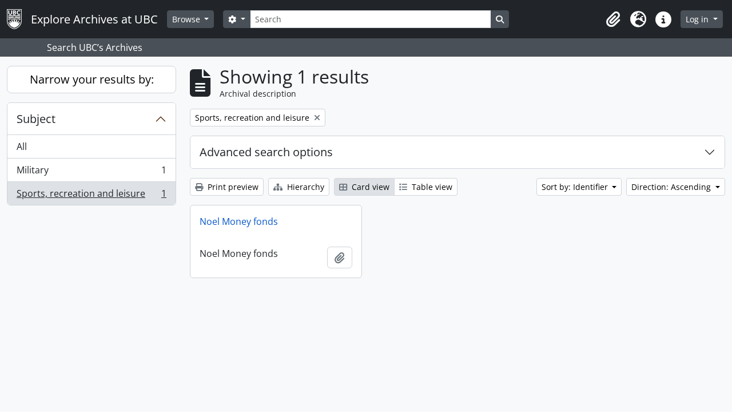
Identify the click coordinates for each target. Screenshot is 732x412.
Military (91, 173)
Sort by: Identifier (576, 186)
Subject (36, 118)
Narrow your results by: (92, 79)
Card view (369, 186)
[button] (613, 19)
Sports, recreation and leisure (91, 196)
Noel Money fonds (239, 221)
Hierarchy (304, 186)
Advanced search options (266, 152)
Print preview (231, 186)
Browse (187, 19)
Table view (430, 186)
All (22, 146)
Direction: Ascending (672, 186)
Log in (698, 19)
